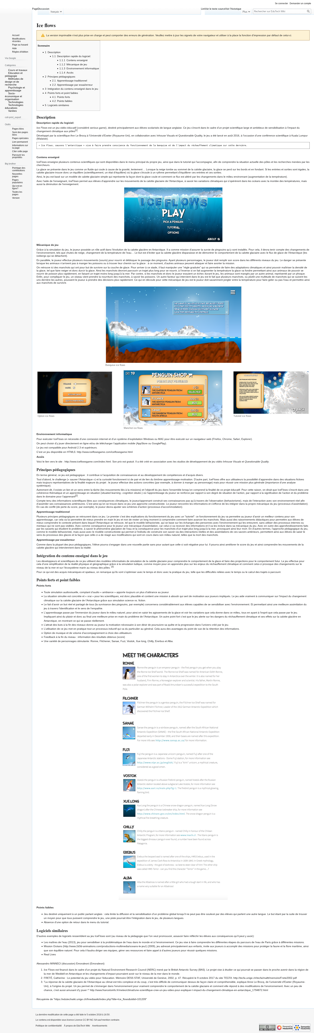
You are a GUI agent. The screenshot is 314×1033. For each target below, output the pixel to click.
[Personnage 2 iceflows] (173, 834)
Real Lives (50, 954)
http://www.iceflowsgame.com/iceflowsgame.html (105, 451)
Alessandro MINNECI (49, 963)
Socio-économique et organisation (13, 96)
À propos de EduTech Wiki (77, 1025)
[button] (56, 11)
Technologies (15, 102)
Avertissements (99, 1025)
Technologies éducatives (14, 106)
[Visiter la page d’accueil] (16, 14)
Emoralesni (82, 963)
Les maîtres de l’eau (55, 942)
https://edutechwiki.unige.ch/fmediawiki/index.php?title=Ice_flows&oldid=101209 (100, 999)
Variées (12, 110)
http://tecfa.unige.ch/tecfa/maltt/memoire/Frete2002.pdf (265, 977)
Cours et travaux (17, 70)
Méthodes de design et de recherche (14, 81)
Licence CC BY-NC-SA (86, 1020)
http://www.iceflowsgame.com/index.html (88, 461)
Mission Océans (53, 946)
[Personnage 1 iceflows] (173, 709)
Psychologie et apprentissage (15, 89)
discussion (69, 963)
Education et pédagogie (14, 74)
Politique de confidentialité (49, 1025)
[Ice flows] (173, 214)
